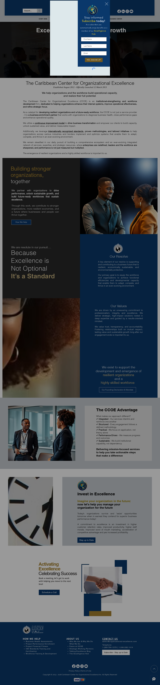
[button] (106, 3)
